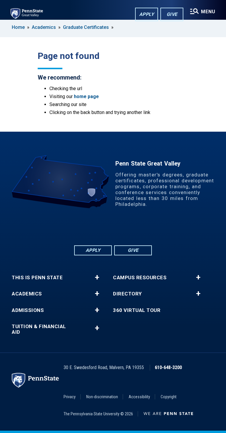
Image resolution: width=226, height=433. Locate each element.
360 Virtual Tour (136, 310)
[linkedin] (105, 228)
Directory (127, 294)
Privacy (70, 396)
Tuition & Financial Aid (39, 329)
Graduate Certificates (86, 27)
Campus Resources (140, 277)
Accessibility (139, 396)
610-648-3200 (168, 367)
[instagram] (136, 228)
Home (18, 27)
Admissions (28, 310)
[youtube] (121, 228)
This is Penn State (37, 277)
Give (172, 14)
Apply (146, 14)
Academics (44, 27)
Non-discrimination (102, 396)
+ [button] (97, 277)
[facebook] (90, 228)
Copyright (169, 396)
